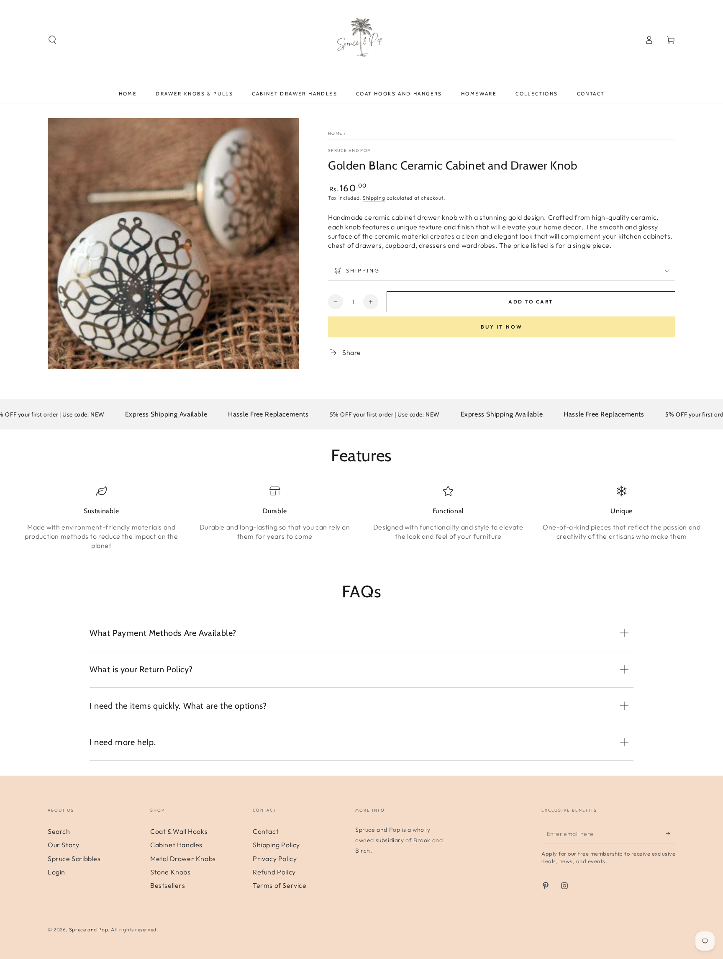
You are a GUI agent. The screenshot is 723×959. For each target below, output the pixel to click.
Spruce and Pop (349, 150)
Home (335, 133)
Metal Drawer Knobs (183, 858)
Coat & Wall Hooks (179, 831)
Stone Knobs (170, 872)
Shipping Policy (276, 845)
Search (59, 831)
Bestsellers (167, 885)
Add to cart (530, 301)
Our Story (63, 845)
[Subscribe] (670, 834)
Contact (266, 831)
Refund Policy (274, 872)
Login (56, 872)
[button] (52, 40)
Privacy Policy (275, 858)
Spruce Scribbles (74, 858)
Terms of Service (280, 885)
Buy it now (502, 327)
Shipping (374, 198)
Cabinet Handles (176, 845)
